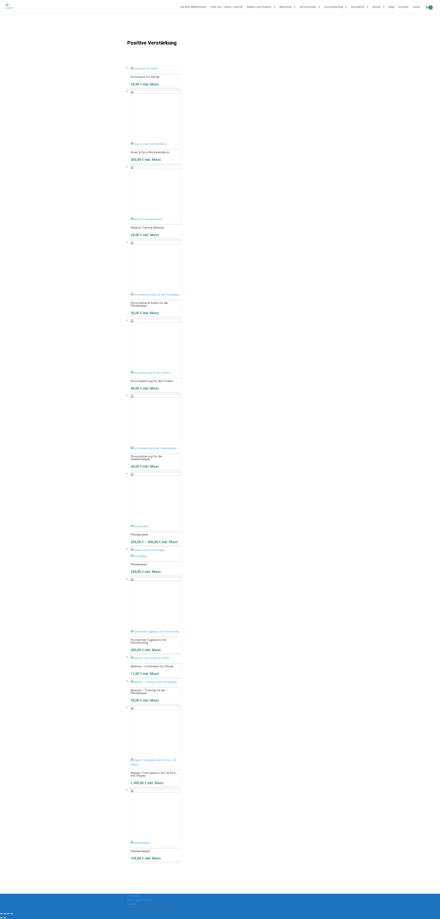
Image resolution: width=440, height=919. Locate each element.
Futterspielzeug (333, 7)
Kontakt (404, 7)
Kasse (416, 7)
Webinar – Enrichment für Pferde (152, 666)
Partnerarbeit (308, 7)
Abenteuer (285, 7)
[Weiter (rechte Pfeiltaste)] (4, 917)
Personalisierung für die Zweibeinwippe (146, 457)
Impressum (133, 895)
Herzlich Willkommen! (193, 7)
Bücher (377, 7)
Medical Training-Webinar (147, 227)
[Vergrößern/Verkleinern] (1, 913)
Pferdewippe (139, 564)
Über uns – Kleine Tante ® (226, 7)
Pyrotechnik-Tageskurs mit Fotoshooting (148, 641)
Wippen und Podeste (259, 7)
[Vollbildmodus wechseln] (4, 913)
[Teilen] (8, 913)
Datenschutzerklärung (139, 899)
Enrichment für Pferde (145, 77)
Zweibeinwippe (140, 851)
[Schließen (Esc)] (11, 913)
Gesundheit (358, 7)
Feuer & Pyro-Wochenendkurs (150, 152)
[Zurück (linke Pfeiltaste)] (1, 917)
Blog (391, 7)
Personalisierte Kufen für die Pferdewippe (149, 304)
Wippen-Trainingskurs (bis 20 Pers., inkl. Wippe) (154, 774)
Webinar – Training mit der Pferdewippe (148, 691)
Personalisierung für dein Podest (152, 381)
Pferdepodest (139, 534)
